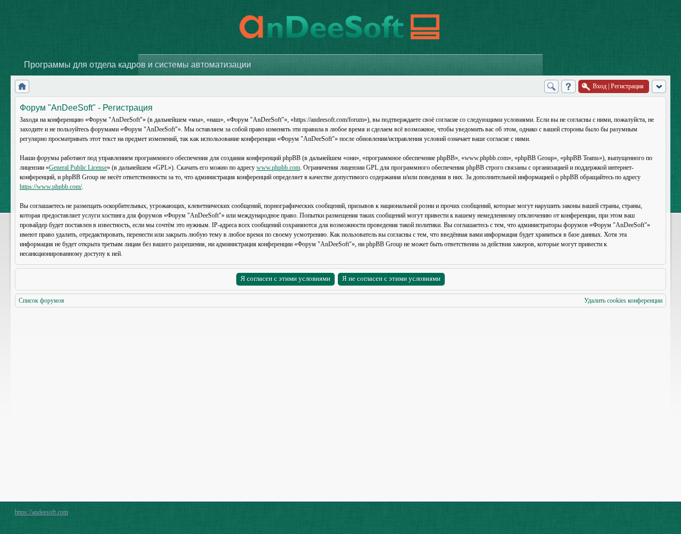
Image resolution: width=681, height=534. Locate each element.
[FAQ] (568, 86)
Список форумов (41, 300)
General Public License (78, 167)
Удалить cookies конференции (623, 300)
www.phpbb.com (278, 167)
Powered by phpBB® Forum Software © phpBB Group (650, 514)
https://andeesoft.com (41, 512)
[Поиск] (551, 86)
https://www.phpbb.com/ (51, 186)
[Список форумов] (22, 86)
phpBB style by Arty (618, 514)
